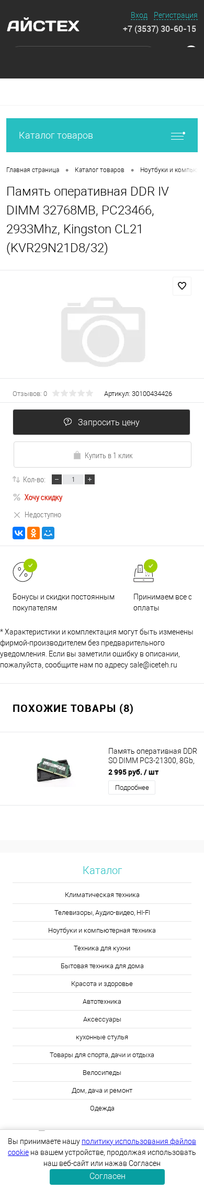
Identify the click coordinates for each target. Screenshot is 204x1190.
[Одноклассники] (33, 533)
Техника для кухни (102, 948)
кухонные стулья (102, 1037)
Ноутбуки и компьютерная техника (102, 930)
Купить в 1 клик (109, 455)
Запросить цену (109, 422)
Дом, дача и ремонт (102, 1090)
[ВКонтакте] (19, 533)
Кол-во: (34, 479)
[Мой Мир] (48, 533)
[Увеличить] (102, 332)
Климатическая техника (102, 895)
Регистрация (176, 15)
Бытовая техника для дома (102, 966)
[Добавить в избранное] (182, 286)
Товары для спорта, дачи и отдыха (102, 1055)
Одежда (102, 1108)
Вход (139, 15)
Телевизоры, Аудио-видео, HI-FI (102, 912)
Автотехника (102, 1001)
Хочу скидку (43, 497)
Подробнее (132, 787)
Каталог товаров (56, 135)
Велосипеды (102, 1072)
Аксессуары (102, 1019)
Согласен (107, 1176)
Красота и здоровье (102, 984)
